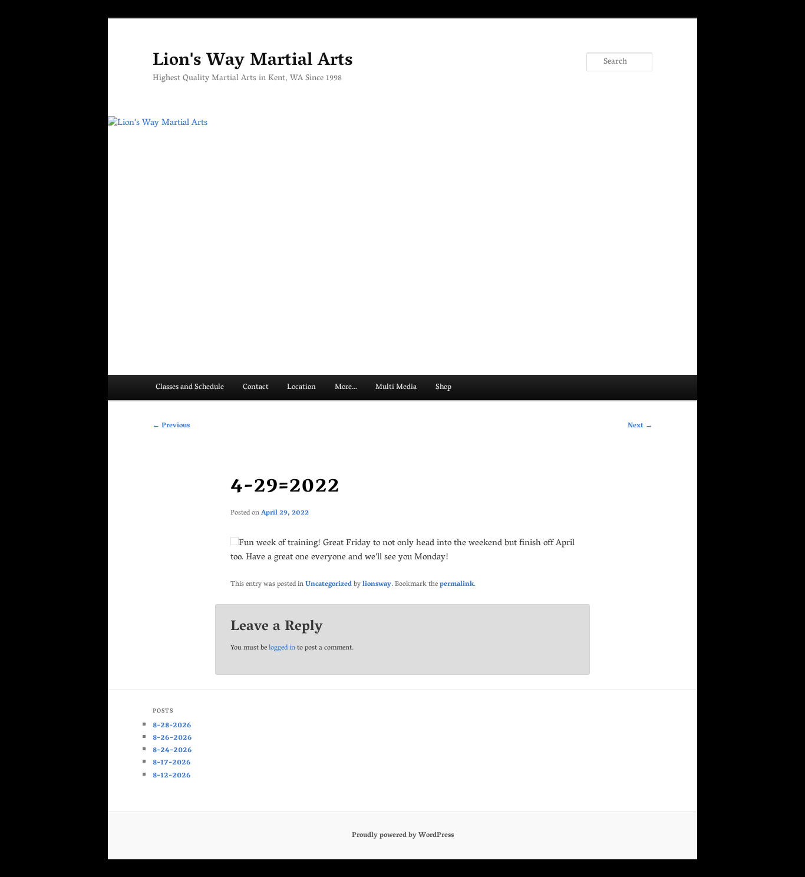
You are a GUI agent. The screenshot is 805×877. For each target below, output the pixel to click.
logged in (282, 648)
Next (640, 426)
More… (346, 387)
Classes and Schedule (190, 387)
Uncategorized (328, 584)
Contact (256, 387)
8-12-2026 (172, 776)
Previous (171, 426)
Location (301, 387)
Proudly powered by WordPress (403, 835)
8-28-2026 (172, 725)
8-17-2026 (172, 763)
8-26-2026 (172, 738)
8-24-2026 (172, 750)
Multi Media (396, 387)
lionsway (376, 584)
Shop (443, 387)
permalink (457, 584)
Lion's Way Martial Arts (252, 61)
